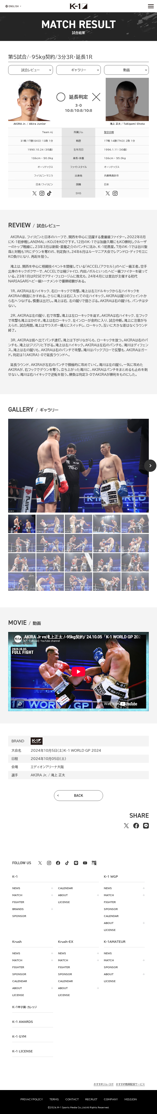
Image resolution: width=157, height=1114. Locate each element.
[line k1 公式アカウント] (76, 863)
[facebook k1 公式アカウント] (58, 863)
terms (54, 1099)
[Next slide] (150, 466)
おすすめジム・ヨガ (103, 1084)
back (78, 795)
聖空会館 (109, 132)
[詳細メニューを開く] (151, 6)
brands (18, 909)
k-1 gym (19, 1036)
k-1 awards (22, 1021)
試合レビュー (30, 70)
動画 (126, 70)
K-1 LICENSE (22, 1051)
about (63, 895)
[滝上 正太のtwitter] (107, 193)
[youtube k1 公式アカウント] (85, 863)
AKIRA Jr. (39, 775)
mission (130, 1099)
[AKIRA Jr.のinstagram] (42, 193)
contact (72, 1099)
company (111, 1099)
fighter (18, 902)
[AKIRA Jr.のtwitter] (34, 193)
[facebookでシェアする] (136, 826)
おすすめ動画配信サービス (130, 1084)
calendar (65, 888)
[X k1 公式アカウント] (40, 863)
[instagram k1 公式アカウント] (49, 863)
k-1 (24, 1007)
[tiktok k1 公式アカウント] (67, 863)
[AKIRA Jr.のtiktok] (49, 193)
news (16, 888)
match (17, 895)
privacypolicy (31, 1099)
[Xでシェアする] (126, 826)
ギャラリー (78, 70)
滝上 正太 (58, 775)
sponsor (19, 916)
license (64, 902)
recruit (91, 1099)
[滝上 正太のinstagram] (115, 193)
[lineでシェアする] (146, 826)
